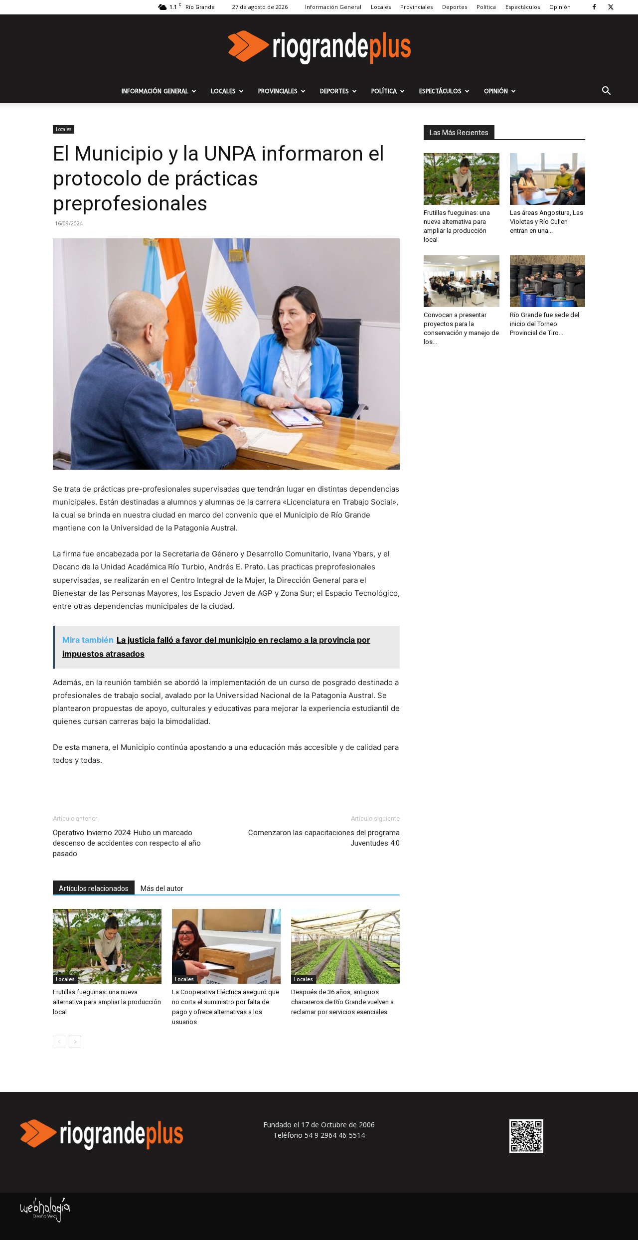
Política (486, 6)
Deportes (454, 6)
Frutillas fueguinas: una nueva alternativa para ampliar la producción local (107, 1002)
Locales (381, 6)
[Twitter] (610, 7)
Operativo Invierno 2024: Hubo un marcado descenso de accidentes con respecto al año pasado (127, 843)
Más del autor (162, 888)
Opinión (560, 6)
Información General (333, 6)
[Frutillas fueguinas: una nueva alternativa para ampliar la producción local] (107, 946)
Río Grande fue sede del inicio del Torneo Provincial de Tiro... (544, 324)
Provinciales (416, 6)
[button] (606, 92)
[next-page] (75, 1042)
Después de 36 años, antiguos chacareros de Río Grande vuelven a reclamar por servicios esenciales (342, 1002)
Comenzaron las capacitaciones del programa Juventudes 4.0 (324, 838)
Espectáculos (522, 6)
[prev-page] (59, 1042)
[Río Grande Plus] (319, 47)
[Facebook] (594, 7)
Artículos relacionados (94, 888)
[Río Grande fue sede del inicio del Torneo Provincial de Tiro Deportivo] (548, 281)
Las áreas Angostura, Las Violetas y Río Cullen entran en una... (546, 221)
